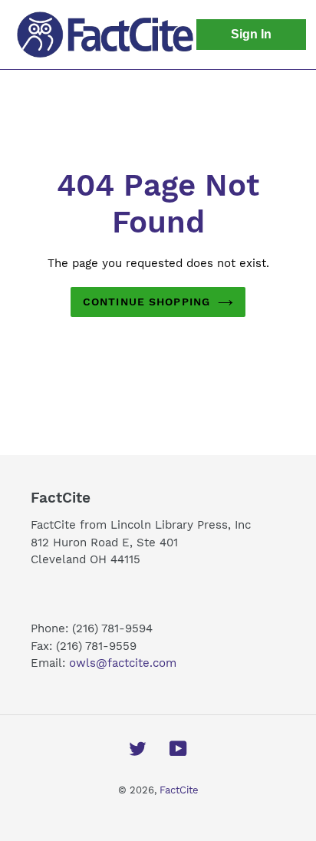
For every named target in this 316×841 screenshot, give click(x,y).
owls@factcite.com (124, 663)
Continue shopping (146, 301)
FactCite (179, 790)
